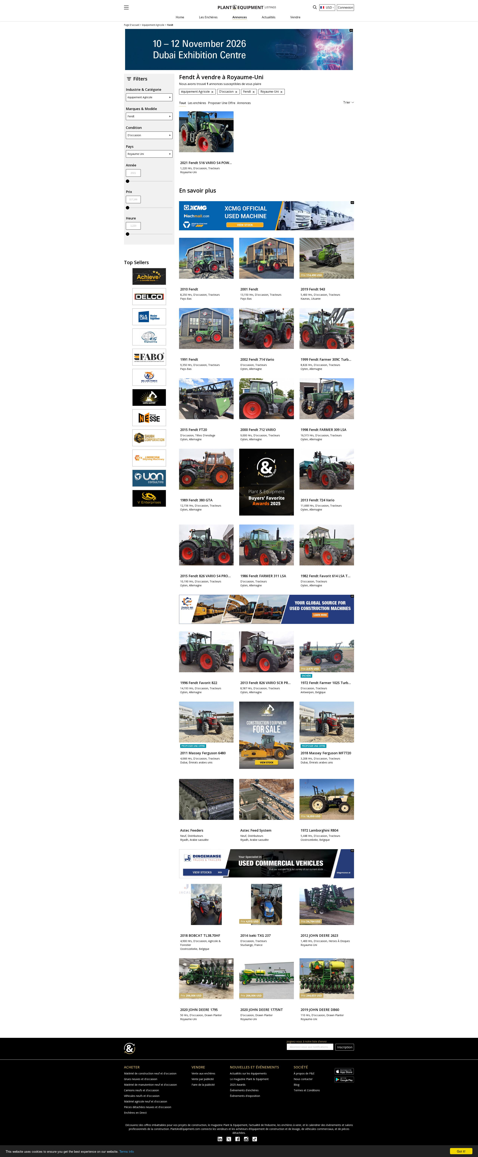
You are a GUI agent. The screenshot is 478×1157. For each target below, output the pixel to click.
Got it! (461, 1151)
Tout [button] (182, 103)
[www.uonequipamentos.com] (149, 480)
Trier (346, 102)
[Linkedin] (222, 1139)
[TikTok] (256, 1139)
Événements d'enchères (244, 1090)
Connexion (345, 7)
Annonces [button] (244, 103)
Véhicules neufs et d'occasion (141, 1096)
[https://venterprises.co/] (149, 500)
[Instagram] (248, 1139)
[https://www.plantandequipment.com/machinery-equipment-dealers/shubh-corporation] (149, 439)
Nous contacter (303, 1079)
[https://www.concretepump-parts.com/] (149, 278)
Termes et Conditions (307, 1090)
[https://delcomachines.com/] (149, 298)
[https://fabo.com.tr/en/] (149, 359)
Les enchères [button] (197, 103)
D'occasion (134, 135)
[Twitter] (230, 1139)
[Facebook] (239, 1139)
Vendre (295, 17)
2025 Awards (238, 1084)
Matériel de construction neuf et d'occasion (150, 1073)
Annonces (239, 17)
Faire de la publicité (203, 1084)
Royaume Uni (136, 154)
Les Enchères (208, 17)
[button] (126, 7)
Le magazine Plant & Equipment (249, 1079)
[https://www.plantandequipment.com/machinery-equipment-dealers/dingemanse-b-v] (266, 863)
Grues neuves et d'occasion (140, 1079)
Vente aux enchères (203, 1073)
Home (180, 17)
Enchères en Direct (135, 1112)
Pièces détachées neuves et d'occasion (147, 1107)
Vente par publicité (203, 1079)
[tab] (182, 103)
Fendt (131, 116)
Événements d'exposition (245, 1096)
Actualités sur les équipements (248, 1073)
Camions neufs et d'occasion (141, 1090)
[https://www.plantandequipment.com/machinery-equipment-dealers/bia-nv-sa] (149, 318)
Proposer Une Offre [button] (221, 103)
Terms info (126, 1151)
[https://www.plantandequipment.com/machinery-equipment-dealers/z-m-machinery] (266, 609)
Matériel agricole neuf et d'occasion (145, 1101)
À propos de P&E (304, 1073)
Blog (296, 1084)
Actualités (268, 17)
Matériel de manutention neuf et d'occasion (150, 1084)
